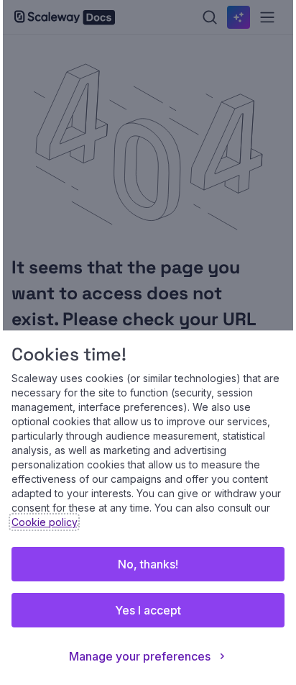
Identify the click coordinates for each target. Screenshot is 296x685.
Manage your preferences (140, 656)
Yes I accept (148, 610)
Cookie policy (44, 522)
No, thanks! (148, 564)
